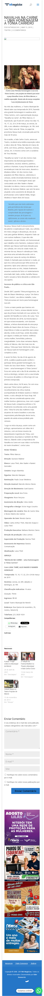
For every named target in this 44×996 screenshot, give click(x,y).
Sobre (33, 963)
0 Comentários (19, 30)
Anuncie (9, 963)
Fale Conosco (22, 963)
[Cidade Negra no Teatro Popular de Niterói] (11, 684)
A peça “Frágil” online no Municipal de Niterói (11, 663)
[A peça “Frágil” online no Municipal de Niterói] (11, 656)
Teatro (7, 30)
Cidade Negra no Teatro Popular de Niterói (10, 691)
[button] (38, 990)
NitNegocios (13, 27)
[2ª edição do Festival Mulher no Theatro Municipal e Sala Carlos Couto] (28, 656)
